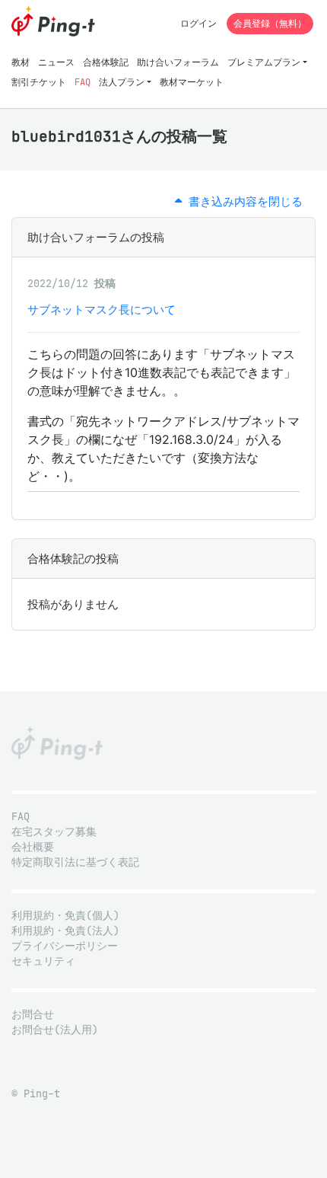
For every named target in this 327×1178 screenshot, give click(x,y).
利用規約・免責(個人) (65, 915)
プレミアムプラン (263, 62)
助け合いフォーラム (178, 62)
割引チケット (38, 82)
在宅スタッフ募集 (54, 831)
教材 (20, 62)
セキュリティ (43, 961)
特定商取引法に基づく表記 (75, 862)
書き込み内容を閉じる (242, 201)
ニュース (56, 62)
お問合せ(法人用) (54, 1029)
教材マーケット (192, 82)
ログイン (198, 23)
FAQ (82, 82)
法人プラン (121, 82)
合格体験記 (106, 62)
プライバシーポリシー (64, 946)
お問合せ (32, 1014)
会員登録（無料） (269, 23)
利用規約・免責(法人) (65, 930)
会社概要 (32, 847)
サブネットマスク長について (101, 309)
